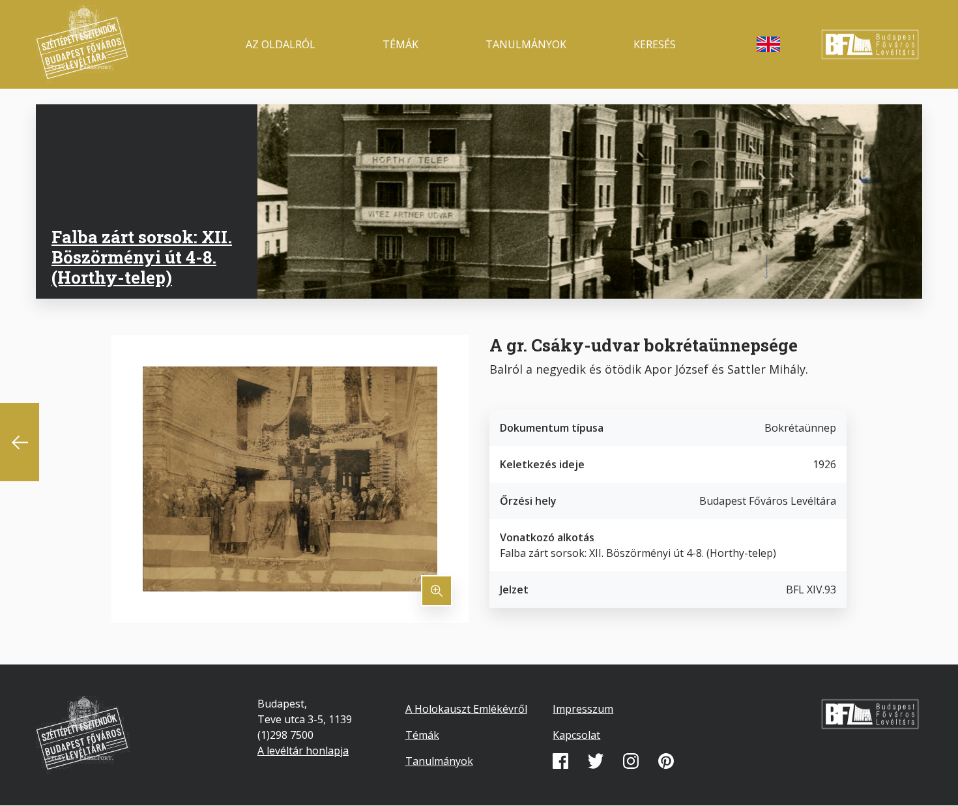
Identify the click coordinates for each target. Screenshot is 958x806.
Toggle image (436, 590)
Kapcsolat (576, 735)
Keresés (654, 44)
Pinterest (666, 761)
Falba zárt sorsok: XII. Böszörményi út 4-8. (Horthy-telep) (141, 257)
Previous (19, 442)
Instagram (631, 761)
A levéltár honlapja (303, 750)
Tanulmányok (526, 44)
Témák (400, 44)
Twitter (595, 761)
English (768, 44)
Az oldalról (280, 44)
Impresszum (583, 709)
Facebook (560, 761)
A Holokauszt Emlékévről (466, 709)
